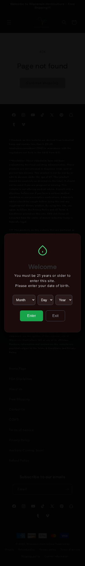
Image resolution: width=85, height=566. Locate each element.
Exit (55, 316)
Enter (31, 316)
